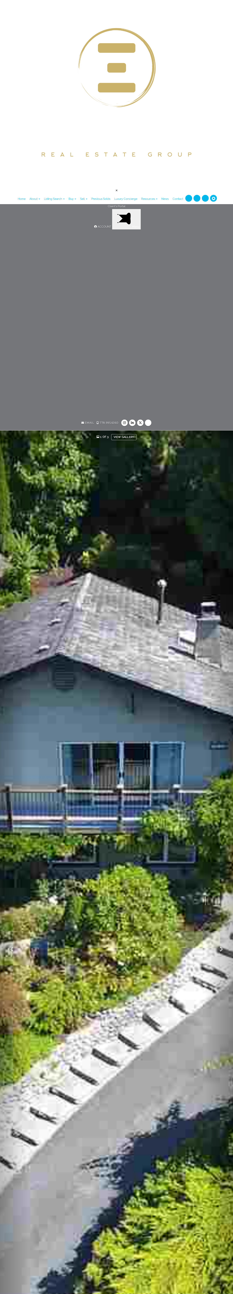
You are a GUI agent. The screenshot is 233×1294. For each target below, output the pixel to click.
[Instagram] (189, 198)
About (33, 198)
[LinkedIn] (197, 198)
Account (104, 226)
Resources (148, 198)
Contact (178, 198)
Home (21, 198)
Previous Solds (100, 198)
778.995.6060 (108, 422)
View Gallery (124, 437)
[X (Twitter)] (206, 198)
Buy (71, 198)
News (165, 198)
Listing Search (53, 198)
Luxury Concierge (125, 198)
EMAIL (89, 422)
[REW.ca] (213, 198)
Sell (83, 198)
